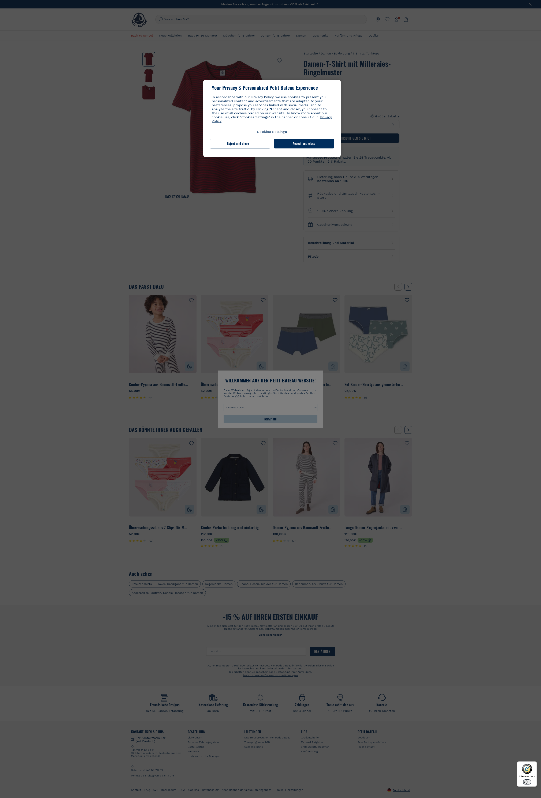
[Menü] (534, 764)
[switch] (527, 781)
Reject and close (238, 143)
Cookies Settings (272, 132)
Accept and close (304, 143)
